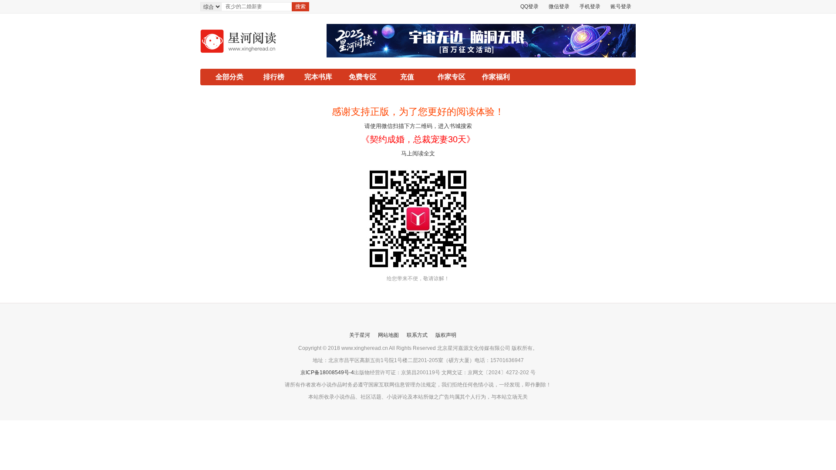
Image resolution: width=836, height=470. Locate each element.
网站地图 (388, 335)
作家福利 (496, 77)
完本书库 (318, 77)
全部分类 (229, 77)
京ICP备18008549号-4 (327, 372)
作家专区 (451, 77)
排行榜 (273, 77)
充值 (407, 77)
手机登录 (590, 6)
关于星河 (359, 335)
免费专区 (363, 77)
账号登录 (620, 6)
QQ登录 (529, 6)
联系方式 (417, 335)
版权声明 (445, 335)
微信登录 (559, 6)
